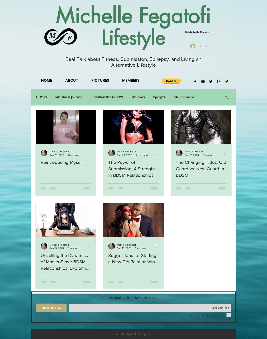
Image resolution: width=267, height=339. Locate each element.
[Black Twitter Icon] (211, 81)
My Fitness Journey (68, 97)
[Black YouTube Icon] (203, 81)
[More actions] (90, 153)
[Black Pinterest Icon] (227, 81)
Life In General (184, 97)
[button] (171, 81)
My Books (138, 97)
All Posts (41, 97)
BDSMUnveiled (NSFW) (107, 97)
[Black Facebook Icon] (195, 81)
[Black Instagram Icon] (219, 81)
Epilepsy (159, 97)
